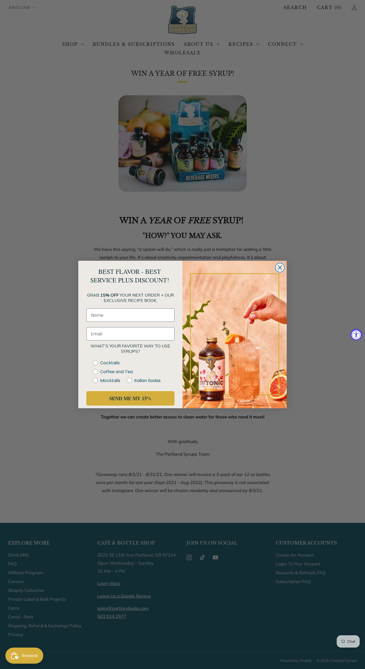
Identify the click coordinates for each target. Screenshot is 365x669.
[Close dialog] (280, 267)
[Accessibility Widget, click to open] (356, 334)
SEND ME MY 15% (130, 398)
